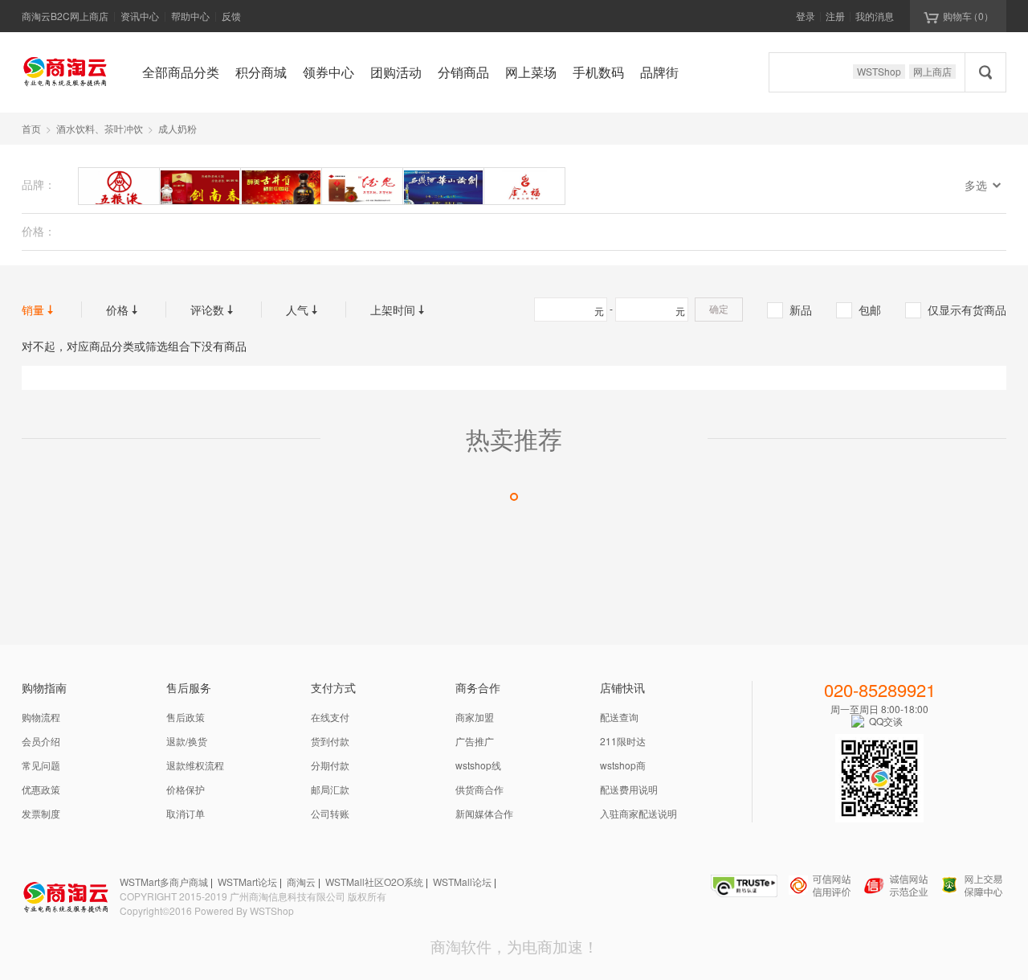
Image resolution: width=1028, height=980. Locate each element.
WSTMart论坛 (247, 881)
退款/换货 (186, 741)
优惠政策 (41, 789)
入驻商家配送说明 (638, 813)
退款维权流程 (195, 765)
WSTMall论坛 (462, 881)
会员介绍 (41, 741)
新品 (790, 309)
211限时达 (623, 741)
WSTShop (879, 71)
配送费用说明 (629, 789)
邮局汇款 (330, 789)
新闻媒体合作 (484, 813)
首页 (31, 128)
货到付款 (330, 741)
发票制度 (41, 813)
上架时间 (399, 309)
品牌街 (659, 72)
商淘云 (301, 881)
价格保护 (185, 789)
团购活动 (396, 72)
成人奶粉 (177, 128)
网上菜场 (531, 72)
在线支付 (330, 717)
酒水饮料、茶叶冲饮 (99, 128)
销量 (39, 309)
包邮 (859, 309)
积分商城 (261, 72)
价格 (123, 309)
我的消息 (874, 16)
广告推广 (474, 741)
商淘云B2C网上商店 (65, 16)
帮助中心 (190, 16)
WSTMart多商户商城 (164, 881)
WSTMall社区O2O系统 (374, 881)
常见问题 (41, 765)
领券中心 (328, 72)
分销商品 (463, 72)
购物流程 (41, 717)
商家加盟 (474, 717)
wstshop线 (478, 765)
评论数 (213, 309)
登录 (805, 16)
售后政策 (185, 717)
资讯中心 (139, 16)
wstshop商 (623, 765)
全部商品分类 (180, 72)
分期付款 (330, 765)
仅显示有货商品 (956, 309)
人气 (303, 309)
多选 (985, 185)
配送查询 (619, 717)
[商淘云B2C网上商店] (66, 70)
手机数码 (598, 72)
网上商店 (932, 71)
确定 (718, 309)
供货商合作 (479, 789)
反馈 (231, 16)
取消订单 (185, 813)
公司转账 (330, 813)
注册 (835, 16)
